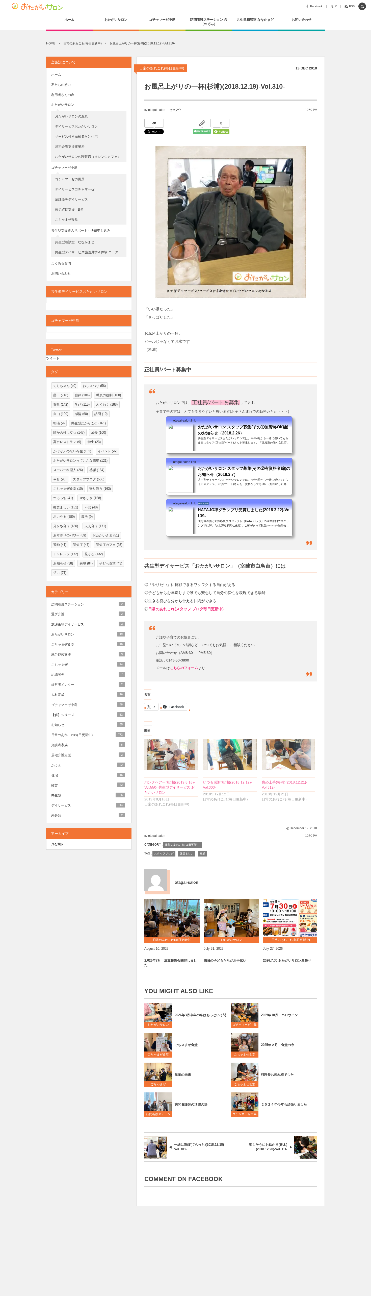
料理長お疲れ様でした (277, 1075)
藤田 (60, 395)
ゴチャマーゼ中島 (244, 1024)
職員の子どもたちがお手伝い (225, 960)
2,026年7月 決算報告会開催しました (170, 963)
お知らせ (63, 563)
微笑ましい (187, 853)
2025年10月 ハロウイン (279, 1015)
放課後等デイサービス (73, 199)
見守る (94, 554)
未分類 (87, 815)
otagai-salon (156, 110)
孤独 (59, 545)
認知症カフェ (109, 545)
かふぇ (87, 765)
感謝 (96, 470)
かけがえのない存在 (72, 451)
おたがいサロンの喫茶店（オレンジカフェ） (88, 157)
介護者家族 (87, 745)
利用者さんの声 (62, 95)
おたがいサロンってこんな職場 (80, 460)
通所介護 (87, 614)
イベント (107, 451)
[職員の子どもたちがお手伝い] (231, 918)
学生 (94, 442)
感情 (81, 414)
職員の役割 (108, 395)
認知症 (81, 545)
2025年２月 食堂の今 (277, 1045)
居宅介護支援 (87, 755)
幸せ (59, 479)
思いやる (64, 517)
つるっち (63, 498)
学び (82, 404)
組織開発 (87, 674)
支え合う (95, 526)
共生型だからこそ (88, 423)
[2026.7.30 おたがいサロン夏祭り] (291, 918)
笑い (59, 573)
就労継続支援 (87, 654)
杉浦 (202, 853)
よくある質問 (61, 263)
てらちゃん (64, 386)
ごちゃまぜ (158, 1084)
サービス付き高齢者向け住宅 (76, 136)
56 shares (203, 503)
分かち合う (65, 526)
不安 (91, 507)
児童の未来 (183, 1075)
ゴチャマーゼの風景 (70, 179)
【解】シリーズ (87, 715)
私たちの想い (61, 85)
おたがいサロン (158, 1024)
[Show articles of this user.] (155, 880)
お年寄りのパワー (69, 535)
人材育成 (87, 695)
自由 (60, 414)
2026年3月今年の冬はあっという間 (200, 1015)
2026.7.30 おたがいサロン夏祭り (287, 960)
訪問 (101, 414)
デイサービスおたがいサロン (76, 126)
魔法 (87, 517)
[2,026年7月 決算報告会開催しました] (172, 918)
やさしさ (90, 498)
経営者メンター (87, 685)
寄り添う (100, 489)
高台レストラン (67, 442)
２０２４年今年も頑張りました (284, 1104)
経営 (87, 785)
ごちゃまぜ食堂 (158, 1054)
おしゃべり (94, 386)
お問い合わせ (61, 273)
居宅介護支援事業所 (70, 147)
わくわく (107, 404)
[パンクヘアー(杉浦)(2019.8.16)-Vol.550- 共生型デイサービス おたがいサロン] (171, 754)
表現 (86, 563)
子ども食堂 (110, 563)
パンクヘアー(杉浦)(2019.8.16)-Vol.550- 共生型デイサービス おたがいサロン (169, 787)
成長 (98, 432)
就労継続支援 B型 (69, 209)
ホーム (56, 75)
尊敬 (60, 404)
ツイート (52, 358)
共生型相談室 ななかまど (74, 242)
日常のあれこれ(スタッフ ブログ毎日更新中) (186, 609)
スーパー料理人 (68, 470)
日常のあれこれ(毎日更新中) (161, 68)
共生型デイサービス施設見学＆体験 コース (86, 252)
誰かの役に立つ (69, 432)
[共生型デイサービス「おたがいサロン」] (38, 6)
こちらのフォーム (184, 668)
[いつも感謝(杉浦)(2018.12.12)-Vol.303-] (229, 754)
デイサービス (87, 805)
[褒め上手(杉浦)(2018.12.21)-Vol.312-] (288, 754)
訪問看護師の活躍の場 (191, 1104)
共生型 (87, 795)
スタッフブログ (164, 853)
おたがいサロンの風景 (71, 116)
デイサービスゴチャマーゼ (74, 189)
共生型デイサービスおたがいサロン (79, 291)
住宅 (87, 775)
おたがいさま (106, 535)
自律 (82, 395)
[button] (362, 7)
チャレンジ (65, 554)
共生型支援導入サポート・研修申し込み (80, 230)
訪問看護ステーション (158, 1115)
